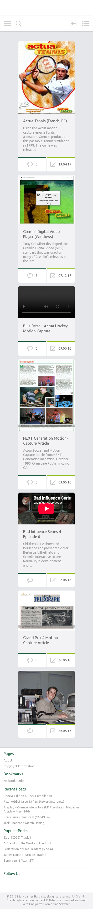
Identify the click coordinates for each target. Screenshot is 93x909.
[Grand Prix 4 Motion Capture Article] (46, 593)
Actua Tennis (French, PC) (45, 121)
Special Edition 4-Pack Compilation (28, 795)
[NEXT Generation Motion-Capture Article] (46, 361)
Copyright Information (19, 766)
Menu (85, 23)
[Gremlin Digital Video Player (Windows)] (46, 177)
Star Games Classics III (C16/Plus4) (27, 817)
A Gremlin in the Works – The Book (28, 843)
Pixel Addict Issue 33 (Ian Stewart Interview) (34, 801)
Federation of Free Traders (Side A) (28, 849)
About (8, 760)
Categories (7, 23)
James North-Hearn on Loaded (25, 854)
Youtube (17, 883)
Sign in (74, 23)
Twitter (7, 883)
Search (18, 24)
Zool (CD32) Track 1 (17, 837)
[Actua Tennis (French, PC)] (46, 43)
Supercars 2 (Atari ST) (19, 860)
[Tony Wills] (46, 673)
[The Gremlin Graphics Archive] (46, 8)
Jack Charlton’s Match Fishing (24, 822)
